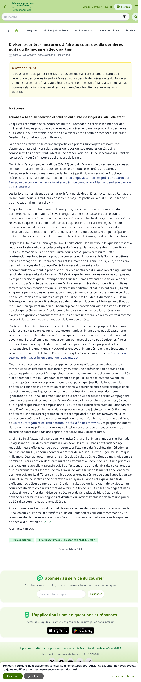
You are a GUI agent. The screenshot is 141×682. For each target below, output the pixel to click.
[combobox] (63, 17)
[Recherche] (136, 17)
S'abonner (96, 593)
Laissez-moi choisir (122, 676)
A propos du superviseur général (63, 648)
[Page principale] (16, 30)
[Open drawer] (137, 6)
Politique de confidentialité (104, 648)
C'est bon (12, 676)
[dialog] (69, 672)
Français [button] (125, 6)
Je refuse (33, 676)
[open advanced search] (124, 16)
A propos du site (30, 648)
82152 (47, 522)
